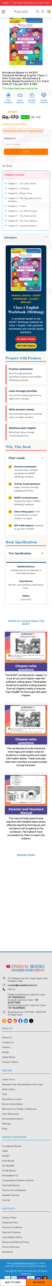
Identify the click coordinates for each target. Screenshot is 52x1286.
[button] (37, 12)
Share (9, 166)
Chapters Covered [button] (14, 175)
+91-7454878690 (16, 1008)
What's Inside (16, 458)
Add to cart (13, 1282)
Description (10, 237)
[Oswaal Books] (21, 11)
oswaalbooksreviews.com (24, 1263)
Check (26, 151)
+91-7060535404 (16, 997)
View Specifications (19, 553)
